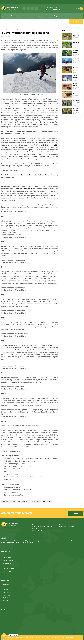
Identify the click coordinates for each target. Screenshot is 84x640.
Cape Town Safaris (8, 568)
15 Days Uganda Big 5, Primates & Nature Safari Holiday (77, 35)
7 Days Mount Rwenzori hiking (76, 76)
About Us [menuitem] (13, 16)
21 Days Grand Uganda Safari (75, 68)
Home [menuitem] (5, 16)
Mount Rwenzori (22, 501)
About (72, 2)
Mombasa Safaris (8, 560)
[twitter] (28, 8)
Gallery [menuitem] (54, 16)
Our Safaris (6, 584)
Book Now (75, 513)
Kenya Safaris (7, 557)
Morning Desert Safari (75, 84)
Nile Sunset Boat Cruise (76, 93)
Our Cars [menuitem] (45, 16)
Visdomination (71, 637)
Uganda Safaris (9, 29)
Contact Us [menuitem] (66, 16)
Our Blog (5, 589)
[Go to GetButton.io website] (4, 638)
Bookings (5, 587)
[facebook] (24, 8)
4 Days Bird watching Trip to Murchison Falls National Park (76, 43)
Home (66, 2)
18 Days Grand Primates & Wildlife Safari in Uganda (76, 51)
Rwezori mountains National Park (27, 189)
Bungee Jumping (76, 109)
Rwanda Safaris (7, 563)
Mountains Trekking (35, 501)
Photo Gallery (7, 592)
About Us (5, 600)
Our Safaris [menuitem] (24, 16)
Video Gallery (6, 595)
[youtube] (36, 8)
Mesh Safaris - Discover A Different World (32, 637)
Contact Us (79, 2)
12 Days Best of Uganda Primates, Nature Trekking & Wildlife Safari (77, 101)
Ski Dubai (76, 59)
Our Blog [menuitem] (36, 16)
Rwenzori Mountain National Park (35, 175)
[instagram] (32, 8)
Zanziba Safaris (7, 566)
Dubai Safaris (7, 571)
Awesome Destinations (8, 501)
